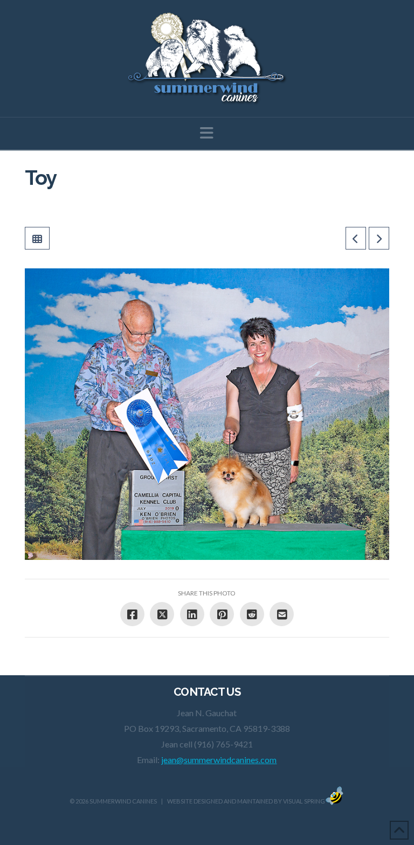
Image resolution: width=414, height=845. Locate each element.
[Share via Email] (282, 614)
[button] (206, 133)
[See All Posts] (37, 238)
